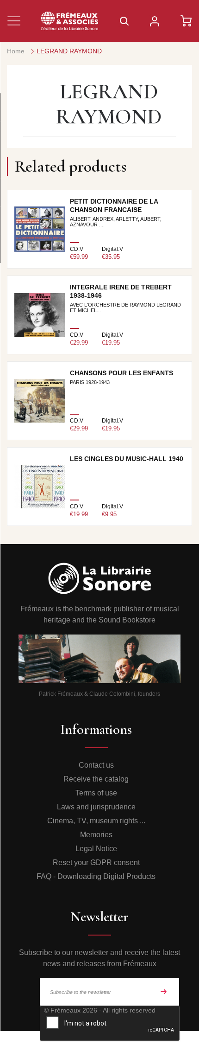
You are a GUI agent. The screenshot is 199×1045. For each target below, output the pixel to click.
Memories (96, 835)
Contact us (96, 765)
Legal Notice (96, 849)
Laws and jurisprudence (96, 807)
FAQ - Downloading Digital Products (96, 876)
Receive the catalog (96, 779)
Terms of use (96, 793)
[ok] (164, 992)
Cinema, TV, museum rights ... (96, 821)
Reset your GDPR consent (96, 862)
